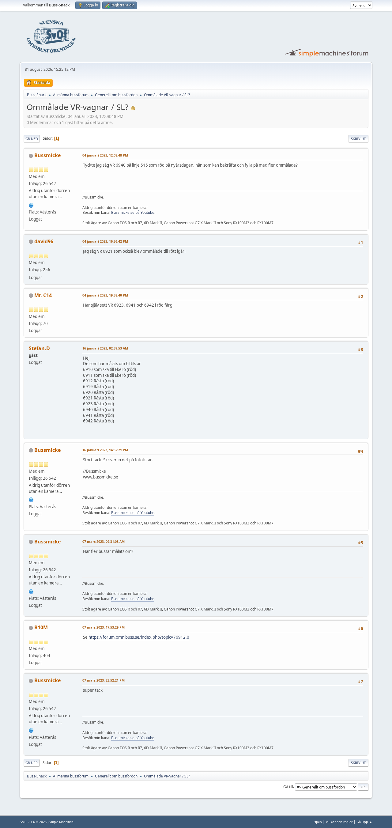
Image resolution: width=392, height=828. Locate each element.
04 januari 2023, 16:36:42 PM (105, 241)
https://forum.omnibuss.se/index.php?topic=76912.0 (139, 637)
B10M (41, 627)
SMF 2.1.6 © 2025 (33, 822)
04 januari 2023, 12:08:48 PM (105, 155)
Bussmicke (47, 155)
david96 (43, 241)
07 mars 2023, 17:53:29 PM (103, 627)
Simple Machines (61, 822)
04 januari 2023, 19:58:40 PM (105, 295)
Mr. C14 (43, 295)
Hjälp (318, 821)
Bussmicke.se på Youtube (132, 212)
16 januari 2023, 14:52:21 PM (105, 450)
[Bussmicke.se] (31, 204)
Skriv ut (358, 138)
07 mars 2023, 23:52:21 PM (103, 680)
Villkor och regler (339, 821)
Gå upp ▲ (364, 821)
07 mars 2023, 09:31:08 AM (103, 541)
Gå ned (31, 138)
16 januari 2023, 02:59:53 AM (105, 348)
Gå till (288, 786)
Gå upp (31, 762)
